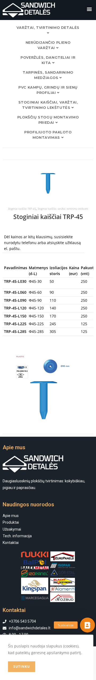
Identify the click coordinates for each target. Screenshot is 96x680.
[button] (89, 9)
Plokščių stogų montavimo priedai (48, 120)
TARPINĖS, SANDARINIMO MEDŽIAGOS (48, 75)
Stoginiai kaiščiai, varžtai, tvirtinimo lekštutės (48, 105)
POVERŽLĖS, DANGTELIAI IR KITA (48, 60)
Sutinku (21, 666)
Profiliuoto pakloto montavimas (47, 135)
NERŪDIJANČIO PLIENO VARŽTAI (48, 45)
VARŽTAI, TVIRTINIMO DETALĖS (48, 27)
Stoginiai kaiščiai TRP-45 (22, 208)
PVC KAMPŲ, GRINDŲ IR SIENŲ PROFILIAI (48, 90)
